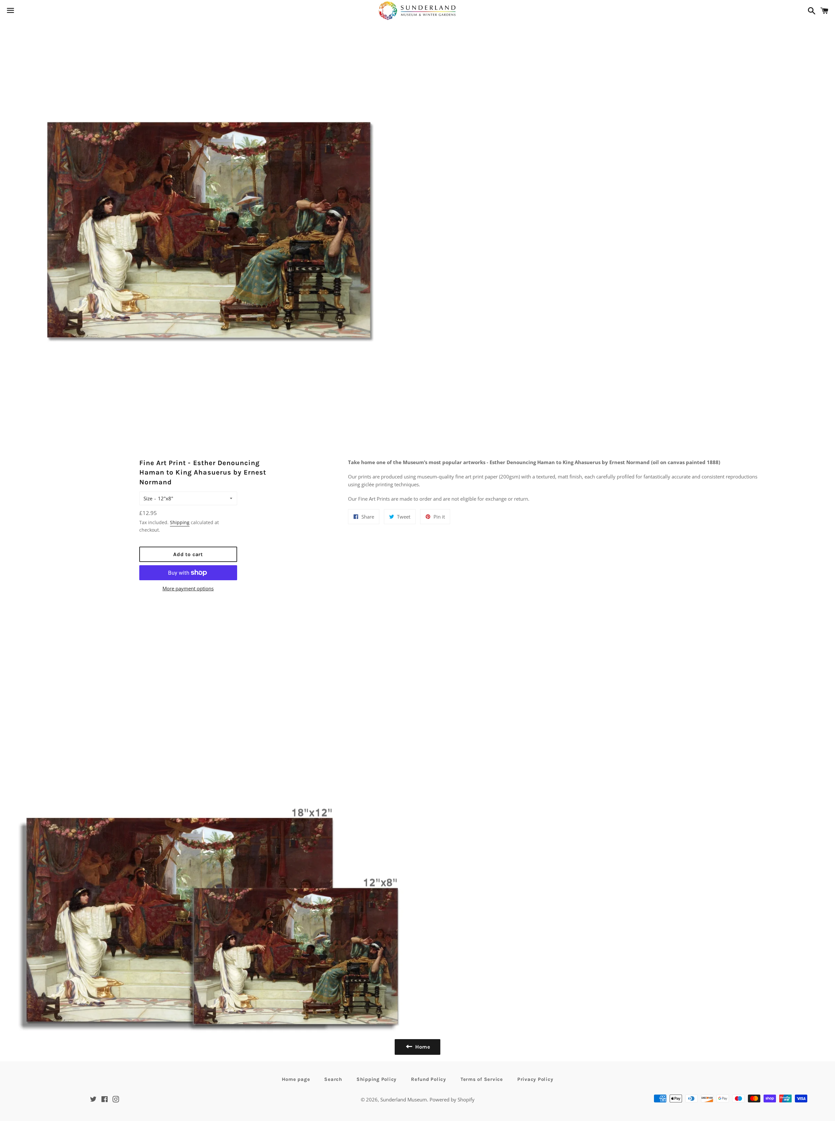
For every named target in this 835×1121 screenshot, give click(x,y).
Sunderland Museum (403, 1099)
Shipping (180, 522)
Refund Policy (428, 1079)
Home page (296, 1079)
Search (333, 1079)
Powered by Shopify (452, 1099)
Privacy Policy (535, 1079)
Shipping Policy (377, 1079)
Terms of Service (482, 1079)
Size (148, 498)
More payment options (188, 588)
